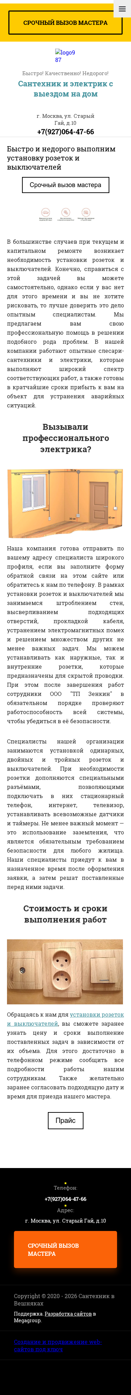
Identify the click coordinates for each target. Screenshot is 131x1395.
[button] (65, 22)
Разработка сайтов (68, 1313)
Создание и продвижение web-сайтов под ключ (58, 1345)
